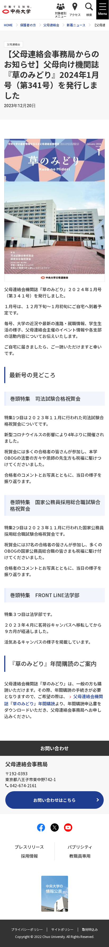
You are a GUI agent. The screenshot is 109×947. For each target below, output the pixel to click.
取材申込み (90, 929)
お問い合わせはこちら (54, 800)
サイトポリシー (62, 929)
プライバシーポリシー (27, 929)
